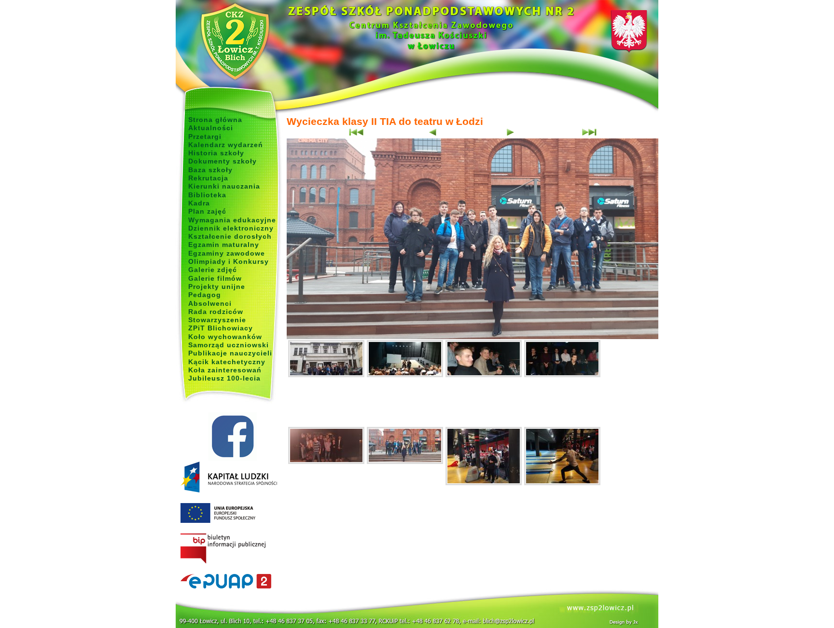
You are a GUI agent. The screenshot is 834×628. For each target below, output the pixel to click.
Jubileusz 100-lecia (224, 378)
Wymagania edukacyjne (232, 220)
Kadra (199, 203)
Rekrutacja (208, 178)
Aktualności (210, 128)
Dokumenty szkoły (222, 161)
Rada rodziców (215, 311)
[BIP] (232, 548)
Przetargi (205, 136)
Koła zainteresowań (225, 370)
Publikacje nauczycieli (230, 353)
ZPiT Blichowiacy (220, 328)
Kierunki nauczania (224, 186)
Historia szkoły (216, 153)
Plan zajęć (207, 211)
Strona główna (215, 119)
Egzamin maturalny (223, 244)
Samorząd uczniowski (228, 345)
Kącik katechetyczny (226, 362)
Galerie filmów (215, 278)
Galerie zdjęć (212, 269)
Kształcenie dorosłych (230, 236)
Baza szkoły (210, 170)
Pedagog (204, 295)
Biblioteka (207, 195)
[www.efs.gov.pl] (229, 490)
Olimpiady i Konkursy (228, 261)
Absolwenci (210, 303)
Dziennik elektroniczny (231, 228)
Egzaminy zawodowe (226, 253)
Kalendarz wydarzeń (225, 145)
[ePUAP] (232, 581)
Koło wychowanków (225, 337)
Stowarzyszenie (217, 320)
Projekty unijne (216, 286)
